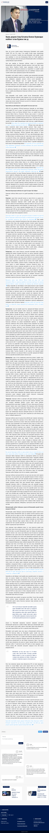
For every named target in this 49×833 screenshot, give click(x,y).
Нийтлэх (21, 743)
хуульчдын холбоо (5, 823)
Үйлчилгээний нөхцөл (21, 823)
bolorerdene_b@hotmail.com (39, 822)
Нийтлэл (7, 34)
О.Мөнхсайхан (14, 45)
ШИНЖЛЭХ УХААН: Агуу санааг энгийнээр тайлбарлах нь (16, 795)
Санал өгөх (4, 815)
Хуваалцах (45, 731)
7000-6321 (36, 825)
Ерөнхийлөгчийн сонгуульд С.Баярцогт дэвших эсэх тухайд (42, 795)
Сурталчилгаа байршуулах (22, 826)
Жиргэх (40, 731)
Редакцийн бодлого (21, 821)
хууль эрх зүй (4, 821)
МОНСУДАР (14, 790)
